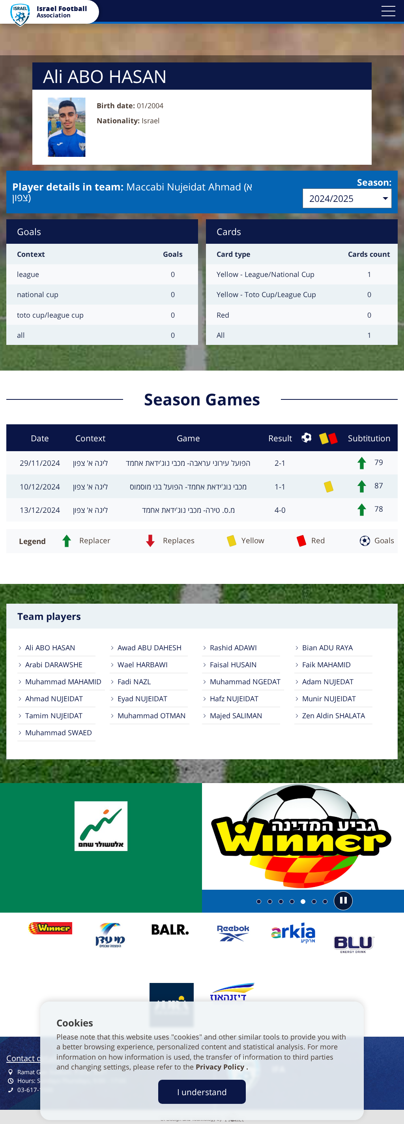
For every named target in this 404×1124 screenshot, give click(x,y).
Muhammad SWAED (58, 732)
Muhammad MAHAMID (63, 681)
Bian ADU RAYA (327, 647)
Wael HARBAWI (143, 664)
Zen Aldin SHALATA (333, 715)
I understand (202, 1092)
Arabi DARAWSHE (53, 664)
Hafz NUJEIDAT (234, 698)
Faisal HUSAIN (233, 664)
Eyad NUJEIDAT (142, 698)
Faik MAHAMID (326, 664)
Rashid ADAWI (233, 647)
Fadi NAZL (134, 681)
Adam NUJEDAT (328, 681)
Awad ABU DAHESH (149, 647)
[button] (388, 11)
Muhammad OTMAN (152, 715)
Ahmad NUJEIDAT (54, 698)
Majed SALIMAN (236, 715)
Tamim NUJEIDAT (53, 715)
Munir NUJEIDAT (329, 698)
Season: (374, 182)
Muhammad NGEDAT (245, 681)
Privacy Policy (221, 1066)
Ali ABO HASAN (50, 647)
